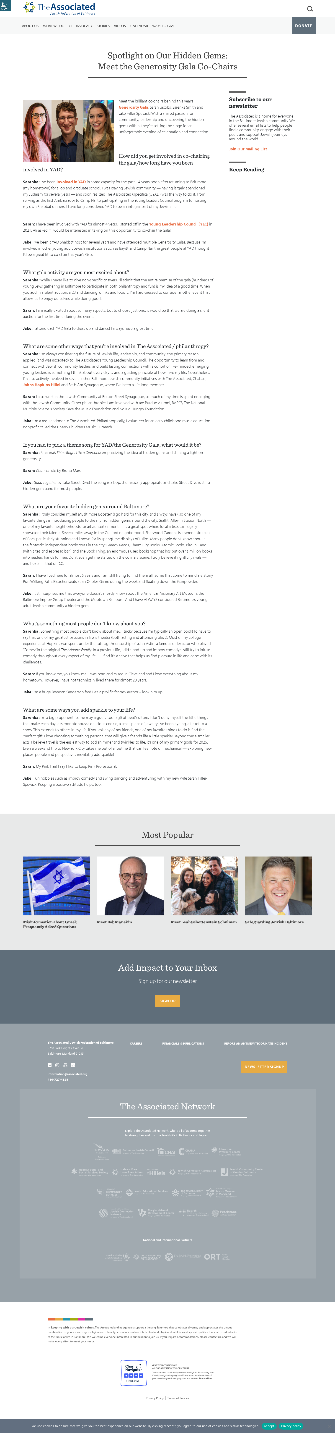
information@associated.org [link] (67, 1074)
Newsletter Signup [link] (264, 1066)
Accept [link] (269, 1426)
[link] (5, 5)
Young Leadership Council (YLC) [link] (178, 224)
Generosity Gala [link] (133, 107)
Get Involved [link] (80, 25)
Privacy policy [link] (291, 1426)
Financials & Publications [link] (183, 1043)
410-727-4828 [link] (58, 1079)
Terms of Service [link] (178, 1398)
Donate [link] (303, 25)
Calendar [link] (139, 25)
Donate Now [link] (205, 1378)
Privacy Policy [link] (155, 1398)
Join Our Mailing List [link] (248, 149)
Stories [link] (103, 25)
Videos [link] (120, 25)
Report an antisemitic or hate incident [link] (255, 1043)
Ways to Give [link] (163, 25)
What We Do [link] (53, 25)
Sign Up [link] (168, 1000)
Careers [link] (136, 1043)
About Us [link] (30, 25)
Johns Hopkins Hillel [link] (41, 384)
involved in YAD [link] (71, 181)
